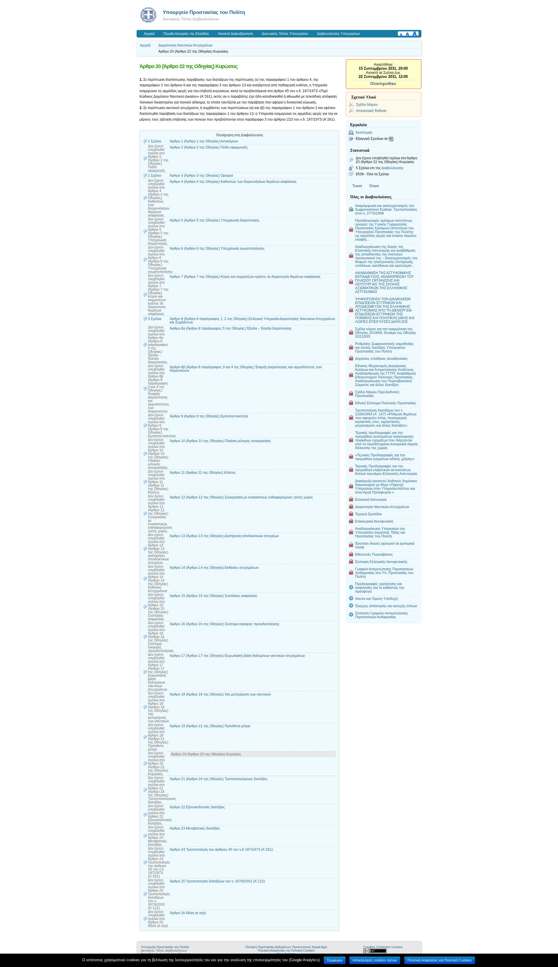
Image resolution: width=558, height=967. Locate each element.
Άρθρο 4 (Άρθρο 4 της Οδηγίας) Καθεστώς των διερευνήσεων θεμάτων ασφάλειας (233, 181)
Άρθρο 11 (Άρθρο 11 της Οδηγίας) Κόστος (203, 472)
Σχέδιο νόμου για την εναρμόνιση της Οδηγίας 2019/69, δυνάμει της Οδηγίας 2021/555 (385, 332)
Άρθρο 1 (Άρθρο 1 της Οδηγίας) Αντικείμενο (204, 141)
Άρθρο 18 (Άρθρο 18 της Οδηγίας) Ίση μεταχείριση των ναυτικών (220, 694)
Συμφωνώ (334, 960)
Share (374, 186)
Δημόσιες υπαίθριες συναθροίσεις (381, 358)
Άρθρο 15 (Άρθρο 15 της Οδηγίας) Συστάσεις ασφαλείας (213, 596)
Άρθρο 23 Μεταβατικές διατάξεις (195, 828)
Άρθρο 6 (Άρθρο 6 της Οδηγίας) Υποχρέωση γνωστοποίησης (217, 248)
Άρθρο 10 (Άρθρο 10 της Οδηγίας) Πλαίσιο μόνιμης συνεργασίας (220, 441)
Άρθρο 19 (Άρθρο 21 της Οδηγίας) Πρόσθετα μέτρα (210, 726)
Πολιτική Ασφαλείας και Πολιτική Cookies (286, 950)
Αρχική (149, 33)
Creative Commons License (383, 947)
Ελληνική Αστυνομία (371, 499)
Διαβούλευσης (392, 168)
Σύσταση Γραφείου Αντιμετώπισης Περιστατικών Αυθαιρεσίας (381, 615)
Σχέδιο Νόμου (367, 104)
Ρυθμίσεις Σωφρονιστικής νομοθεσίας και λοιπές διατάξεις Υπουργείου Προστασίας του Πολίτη (384, 347)
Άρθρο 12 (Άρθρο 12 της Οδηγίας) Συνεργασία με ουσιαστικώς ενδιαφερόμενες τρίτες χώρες (241, 497)
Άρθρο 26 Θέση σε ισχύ (188, 913)
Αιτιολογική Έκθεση (371, 110)
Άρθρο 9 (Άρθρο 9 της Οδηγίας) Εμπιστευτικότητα (209, 416)
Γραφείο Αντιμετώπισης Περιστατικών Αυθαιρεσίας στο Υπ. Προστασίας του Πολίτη (384, 572)
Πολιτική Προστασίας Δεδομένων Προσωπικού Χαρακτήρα (286, 947)
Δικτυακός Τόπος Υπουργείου (285, 33)
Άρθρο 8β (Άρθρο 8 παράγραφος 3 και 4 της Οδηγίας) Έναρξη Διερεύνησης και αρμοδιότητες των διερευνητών (246, 368)
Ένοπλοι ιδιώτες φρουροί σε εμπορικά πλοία (384, 545)
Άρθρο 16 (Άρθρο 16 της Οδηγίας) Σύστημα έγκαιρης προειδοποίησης (225, 624)
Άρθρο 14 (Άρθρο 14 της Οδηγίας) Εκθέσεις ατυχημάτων (214, 567)
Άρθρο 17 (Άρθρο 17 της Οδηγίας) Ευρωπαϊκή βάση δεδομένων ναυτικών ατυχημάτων (237, 655)
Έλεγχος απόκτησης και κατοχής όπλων (386, 606)
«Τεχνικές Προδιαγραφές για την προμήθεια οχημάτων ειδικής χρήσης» (385, 457)
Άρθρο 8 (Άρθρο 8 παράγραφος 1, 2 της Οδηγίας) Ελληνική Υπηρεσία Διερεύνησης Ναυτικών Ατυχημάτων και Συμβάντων (252, 320)
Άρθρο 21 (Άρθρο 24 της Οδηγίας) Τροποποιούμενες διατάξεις (219, 779)
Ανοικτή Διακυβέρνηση (235, 33)
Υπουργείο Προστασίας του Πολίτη (204, 12)
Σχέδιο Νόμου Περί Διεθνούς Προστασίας (377, 394)
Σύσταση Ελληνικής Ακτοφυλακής (381, 562)
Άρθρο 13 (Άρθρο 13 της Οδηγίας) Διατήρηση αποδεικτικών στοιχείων (224, 536)
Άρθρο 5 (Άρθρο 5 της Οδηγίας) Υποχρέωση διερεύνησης (215, 220)
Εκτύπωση (364, 132)
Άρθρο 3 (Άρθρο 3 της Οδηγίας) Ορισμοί (201, 175)
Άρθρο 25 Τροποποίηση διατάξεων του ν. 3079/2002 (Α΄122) (217, 881)
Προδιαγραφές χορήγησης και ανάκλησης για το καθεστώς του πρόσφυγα (380, 587)
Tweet (357, 186)
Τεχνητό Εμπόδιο (368, 514)
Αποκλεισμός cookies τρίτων (375, 960)
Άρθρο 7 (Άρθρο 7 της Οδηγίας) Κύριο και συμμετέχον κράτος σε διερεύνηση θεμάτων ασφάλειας (245, 276)
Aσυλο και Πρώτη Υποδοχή (376, 598)
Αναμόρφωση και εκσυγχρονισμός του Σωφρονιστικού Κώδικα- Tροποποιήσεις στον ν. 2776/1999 (386, 209)
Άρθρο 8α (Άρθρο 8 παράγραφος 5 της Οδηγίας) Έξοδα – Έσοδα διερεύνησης (231, 328)
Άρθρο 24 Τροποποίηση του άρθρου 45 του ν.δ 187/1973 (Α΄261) (221, 849)
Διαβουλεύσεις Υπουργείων (338, 33)
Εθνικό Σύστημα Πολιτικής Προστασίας (385, 403)
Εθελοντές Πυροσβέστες (374, 554)
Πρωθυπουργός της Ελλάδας (186, 33)
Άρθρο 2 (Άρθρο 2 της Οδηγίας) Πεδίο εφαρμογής (209, 147)
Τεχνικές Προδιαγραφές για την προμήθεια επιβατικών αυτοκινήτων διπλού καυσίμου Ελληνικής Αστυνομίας (386, 470)
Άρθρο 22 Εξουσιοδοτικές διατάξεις (197, 807)
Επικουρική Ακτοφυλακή (374, 521)
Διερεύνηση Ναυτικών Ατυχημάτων (185, 45)
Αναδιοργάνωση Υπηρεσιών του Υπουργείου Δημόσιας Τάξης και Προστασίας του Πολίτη (380, 532)
